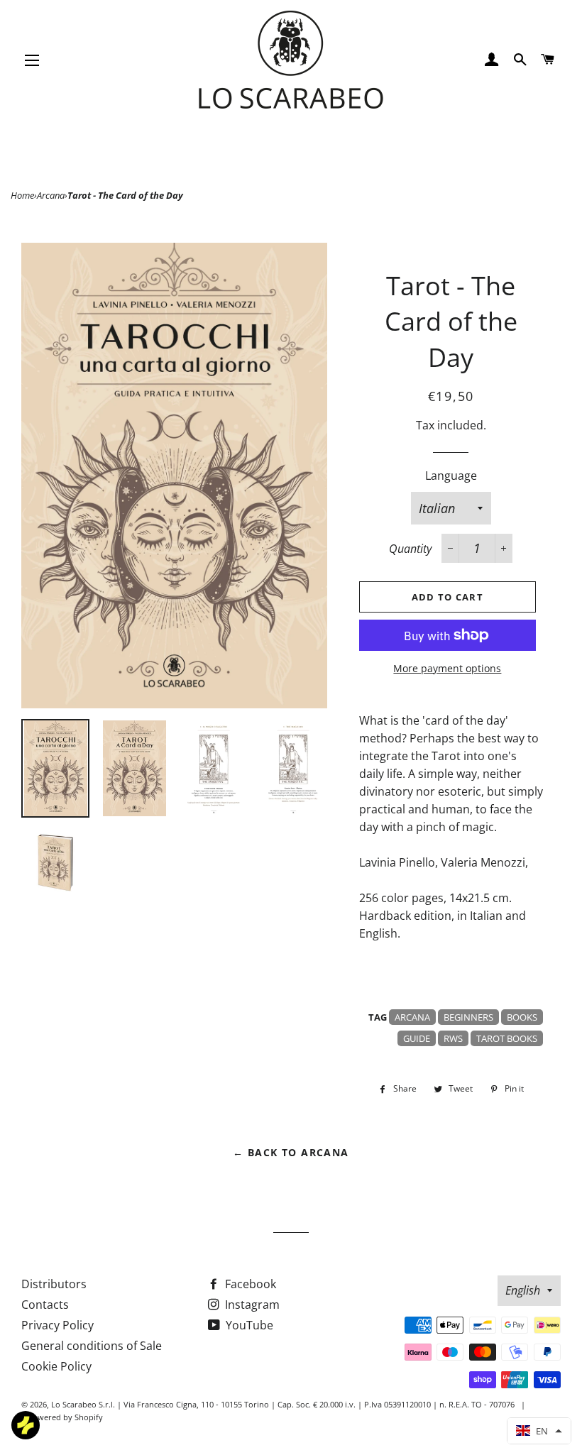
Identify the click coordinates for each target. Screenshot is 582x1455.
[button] (539, 1431)
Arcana (51, 195)
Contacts (45, 1304)
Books (522, 1017)
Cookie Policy (56, 1366)
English (522, 1290)
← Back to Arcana (290, 1152)
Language (451, 475)
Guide (416, 1038)
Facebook (249, 1284)
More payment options (447, 668)
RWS (453, 1038)
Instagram (251, 1304)
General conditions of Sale (91, 1346)
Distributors (54, 1284)
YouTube (248, 1325)
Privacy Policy (57, 1325)
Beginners (468, 1017)
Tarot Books (506, 1038)
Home (22, 195)
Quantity (410, 548)
